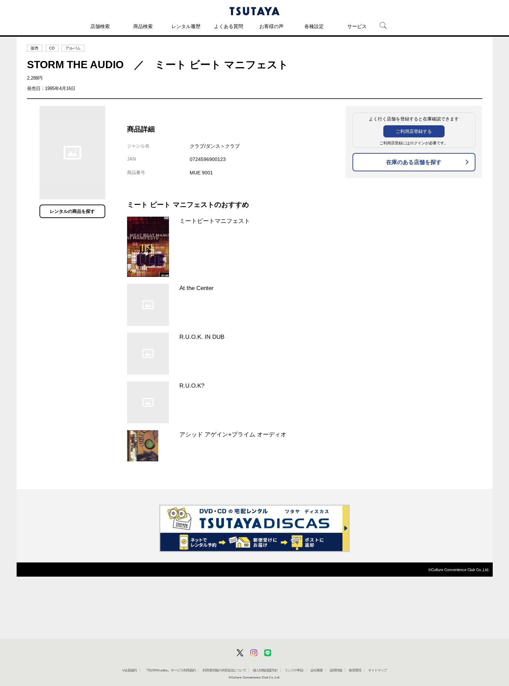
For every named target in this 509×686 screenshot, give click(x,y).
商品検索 (143, 26)
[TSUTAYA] (254, 11)
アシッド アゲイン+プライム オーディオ (232, 434)
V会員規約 (129, 670)
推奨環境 (355, 670)
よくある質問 (228, 26)
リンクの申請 (294, 670)
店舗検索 (100, 26)
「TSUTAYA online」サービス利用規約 (170, 670)
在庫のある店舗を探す (413, 162)
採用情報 (336, 670)
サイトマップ (377, 670)
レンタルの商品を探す (72, 211)
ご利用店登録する (414, 131)
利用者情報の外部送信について (224, 670)
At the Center (196, 288)
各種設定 (314, 26)
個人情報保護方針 (265, 670)
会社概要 (316, 670)
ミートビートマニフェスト (214, 220)
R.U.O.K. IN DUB (201, 336)
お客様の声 (271, 26)
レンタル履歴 (185, 26)
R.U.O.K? (191, 385)
